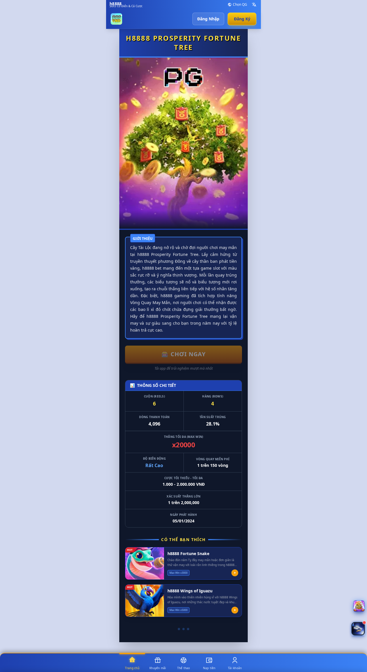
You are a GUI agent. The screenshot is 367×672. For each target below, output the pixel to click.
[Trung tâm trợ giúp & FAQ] (359, 606)
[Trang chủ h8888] (116, 19)
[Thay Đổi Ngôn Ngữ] (254, 4)
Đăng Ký (242, 18)
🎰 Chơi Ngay (183, 354)
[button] (358, 629)
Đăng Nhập (208, 18)
